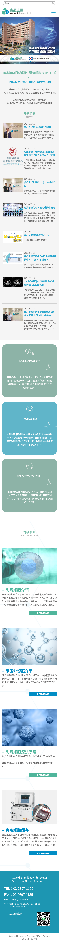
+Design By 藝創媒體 (29, 939)
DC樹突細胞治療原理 (29, 361)
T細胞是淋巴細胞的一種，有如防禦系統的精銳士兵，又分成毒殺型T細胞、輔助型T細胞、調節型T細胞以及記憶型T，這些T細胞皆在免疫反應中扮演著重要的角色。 (29, 439)
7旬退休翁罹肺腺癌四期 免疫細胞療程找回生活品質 (39, 283)
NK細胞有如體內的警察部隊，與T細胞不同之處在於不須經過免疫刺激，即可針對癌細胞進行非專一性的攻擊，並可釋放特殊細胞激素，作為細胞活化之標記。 (29, 497)
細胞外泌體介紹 (19, 670)
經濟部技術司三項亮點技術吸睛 (39, 207)
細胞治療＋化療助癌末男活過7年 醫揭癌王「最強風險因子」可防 (40, 153)
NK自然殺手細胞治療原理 (29, 475)
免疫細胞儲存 (17, 830)
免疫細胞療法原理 (20, 751)
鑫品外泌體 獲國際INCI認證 (37, 127)
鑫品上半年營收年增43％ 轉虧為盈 (40, 184)
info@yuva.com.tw (19, 899)
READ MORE (43, 613)
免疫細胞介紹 (17, 589)
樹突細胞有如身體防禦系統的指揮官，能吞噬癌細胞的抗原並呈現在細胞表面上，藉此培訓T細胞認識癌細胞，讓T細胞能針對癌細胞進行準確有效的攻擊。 (29, 382)
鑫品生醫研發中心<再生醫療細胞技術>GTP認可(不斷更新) (40, 257)
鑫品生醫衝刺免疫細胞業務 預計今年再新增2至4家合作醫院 (39, 313)
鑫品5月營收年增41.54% (36, 234)
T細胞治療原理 (29, 418)
